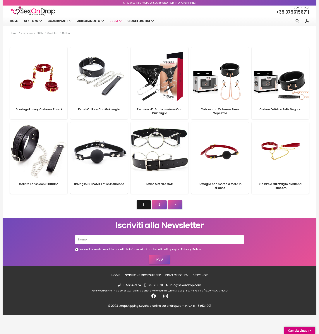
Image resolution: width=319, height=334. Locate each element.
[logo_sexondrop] (33, 11)
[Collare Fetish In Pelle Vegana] (280, 50)
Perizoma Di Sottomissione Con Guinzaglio (159, 111)
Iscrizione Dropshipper (142, 275)
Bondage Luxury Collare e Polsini (39, 109)
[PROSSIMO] (175, 204)
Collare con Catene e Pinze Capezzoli (220, 111)
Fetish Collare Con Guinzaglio (99, 109)
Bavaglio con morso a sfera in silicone (219, 186)
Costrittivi (52, 33)
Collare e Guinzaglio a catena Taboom (280, 186)
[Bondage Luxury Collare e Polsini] (38, 50)
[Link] (307, 21)
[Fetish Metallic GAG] (159, 125)
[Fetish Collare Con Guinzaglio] (99, 50)
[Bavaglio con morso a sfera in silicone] (220, 125)
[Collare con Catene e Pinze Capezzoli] (220, 50)
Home (13, 33)
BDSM (40, 33)
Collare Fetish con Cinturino (39, 184)
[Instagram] (165, 296)
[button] (297, 21)
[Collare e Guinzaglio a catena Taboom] (280, 125)
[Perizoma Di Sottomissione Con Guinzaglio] (159, 50)
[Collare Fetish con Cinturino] (38, 125)
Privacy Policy (176, 275)
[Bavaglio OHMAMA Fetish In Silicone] (99, 125)
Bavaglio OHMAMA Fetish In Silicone (99, 184)
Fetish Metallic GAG (159, 184)
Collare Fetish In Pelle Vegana (280, 109)
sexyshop (27, 33)
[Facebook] (153, 295)
